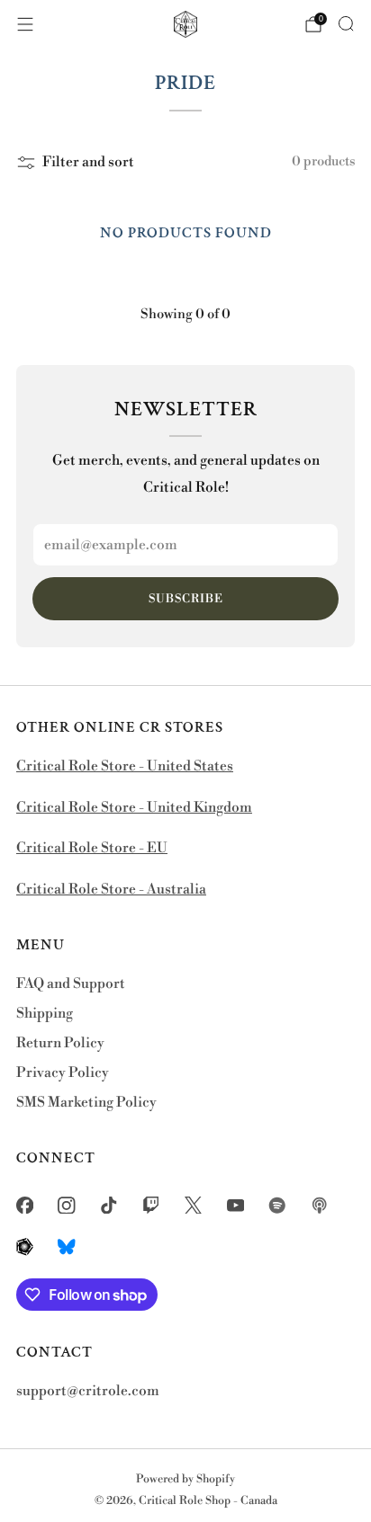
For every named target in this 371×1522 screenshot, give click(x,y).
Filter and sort (88, 162)
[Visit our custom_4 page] (67, 1247)
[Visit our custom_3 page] (25, 1247)
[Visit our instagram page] (67, 1205)
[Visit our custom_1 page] (278, 1205)
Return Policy (60, 1043)
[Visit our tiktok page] (109, 1205)
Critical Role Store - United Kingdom (134, 807)
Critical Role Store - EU (91, 848)
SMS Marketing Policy (86, 1102)
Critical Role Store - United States (124, 766)
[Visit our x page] (193, 1205)
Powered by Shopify (185, 1479)
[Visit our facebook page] (25, 1205)
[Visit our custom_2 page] (320, 1205)
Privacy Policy (62, 1072)
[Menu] (25, 24)
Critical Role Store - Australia (111, 889)
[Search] (346, 23)
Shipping (44, 1013)
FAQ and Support (70, 983)
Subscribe (186, 599)
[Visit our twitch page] (151, 1205)
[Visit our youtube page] (235, 1205)
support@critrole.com (87, 1391)
